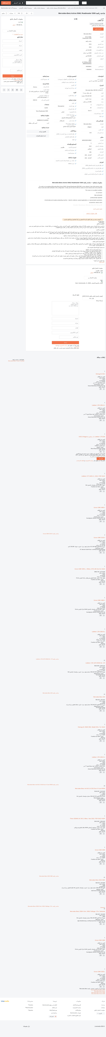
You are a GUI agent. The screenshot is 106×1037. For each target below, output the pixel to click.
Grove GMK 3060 (100, 940)
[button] (31, 13)
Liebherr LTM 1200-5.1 (98, 757)
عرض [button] (91, 272)
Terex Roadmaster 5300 (42, 111)
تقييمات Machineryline (75, 1013)
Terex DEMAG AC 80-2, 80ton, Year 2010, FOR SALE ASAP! (87, 818)
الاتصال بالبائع (98, 29)
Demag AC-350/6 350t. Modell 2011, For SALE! (91, 727)
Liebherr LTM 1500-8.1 (98, 631)
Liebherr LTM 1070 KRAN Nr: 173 (95, 663)
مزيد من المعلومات (18, 34)
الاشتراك (101, 458)
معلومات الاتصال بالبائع (100, 1010)
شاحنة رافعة (88, 41)
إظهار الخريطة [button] (76, 295)
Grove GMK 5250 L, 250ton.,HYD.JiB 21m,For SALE (90, 569)
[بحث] (77, 3)
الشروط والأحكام (77, 1005)
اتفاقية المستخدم (18, 80)
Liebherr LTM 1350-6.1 (98, 405)
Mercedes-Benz (87, 33)
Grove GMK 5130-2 (99, 537)
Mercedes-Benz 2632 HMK (97, 880)
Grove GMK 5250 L (99, 971)
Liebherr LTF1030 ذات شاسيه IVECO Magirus (92, 436)
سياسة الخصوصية (63, 345)
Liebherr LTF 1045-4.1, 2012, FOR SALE (93, 476)
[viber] (102, 275)
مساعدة (103, 1007)
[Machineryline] (97, 2)
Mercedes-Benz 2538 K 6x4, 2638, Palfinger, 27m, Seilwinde (87, 911)
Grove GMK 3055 (100, 850)
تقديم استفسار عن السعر (95, 23)
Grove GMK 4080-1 (99, 507)
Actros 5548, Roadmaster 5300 (87, 37)
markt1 (46, 107)
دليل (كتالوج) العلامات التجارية (74, 1015)
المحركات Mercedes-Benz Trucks (16, 361)
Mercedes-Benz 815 (99, 697)
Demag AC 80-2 (100, 374)
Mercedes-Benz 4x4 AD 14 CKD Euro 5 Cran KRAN (90, 788)
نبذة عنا (103, 1005)
